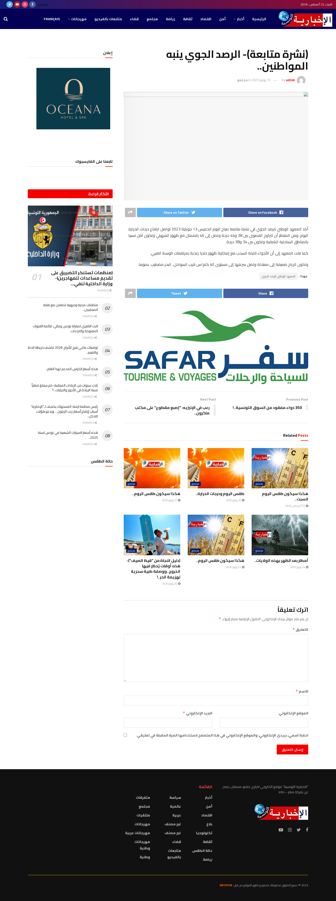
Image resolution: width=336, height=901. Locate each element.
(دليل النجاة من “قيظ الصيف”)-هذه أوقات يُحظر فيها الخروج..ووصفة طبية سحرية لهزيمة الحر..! (153, 569)
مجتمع (152, 19)
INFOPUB (226, 885)
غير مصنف (173, 824)
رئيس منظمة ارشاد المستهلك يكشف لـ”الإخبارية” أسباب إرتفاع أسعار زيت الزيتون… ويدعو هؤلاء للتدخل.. (64, 411)
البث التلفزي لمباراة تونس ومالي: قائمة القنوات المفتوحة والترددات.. (65, 328)
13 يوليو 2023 (261, 80)
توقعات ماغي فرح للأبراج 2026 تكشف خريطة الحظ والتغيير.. (63, 350)
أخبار (240, 19)
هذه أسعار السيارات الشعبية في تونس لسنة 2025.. (68, 435)
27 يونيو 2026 (170, 500)
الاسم (302, 691)
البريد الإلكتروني (197, 713)
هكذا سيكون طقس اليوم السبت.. (285, 496)
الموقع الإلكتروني (293, 713)
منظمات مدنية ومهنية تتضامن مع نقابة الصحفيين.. (70, 307)
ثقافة (187, 19)
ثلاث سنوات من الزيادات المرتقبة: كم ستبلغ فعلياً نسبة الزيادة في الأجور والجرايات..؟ (65, 387)
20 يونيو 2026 (170, 583)
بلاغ (209, 824)
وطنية (145, 857)
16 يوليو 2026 (234, 500)
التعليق (300, 629)
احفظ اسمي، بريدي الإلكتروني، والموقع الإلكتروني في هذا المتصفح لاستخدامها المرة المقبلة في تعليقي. (222, 735)
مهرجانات (79, 19)
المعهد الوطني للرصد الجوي (278, 276)
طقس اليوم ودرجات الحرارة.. (220, 493)
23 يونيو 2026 (234, 567)
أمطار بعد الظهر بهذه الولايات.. (281, 560)
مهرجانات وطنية (142, 845)
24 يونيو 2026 (297, 567)
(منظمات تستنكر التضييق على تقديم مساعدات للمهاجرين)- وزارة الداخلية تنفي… (82, 278)
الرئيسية (259, 19)
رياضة (170, 19)
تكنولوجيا (204, 833)
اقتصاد (205, 19)
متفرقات (143, 797)
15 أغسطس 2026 (295, 505)
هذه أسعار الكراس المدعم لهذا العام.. (72, 369)
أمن (222, 19)
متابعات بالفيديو (108, 19)
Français (52, 19)
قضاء (134, 19)
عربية (176, 815)
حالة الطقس (202, 850)
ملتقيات (143, 815)
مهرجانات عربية (137, 833)
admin (290, 80)
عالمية (175, 806)
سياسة (175, 797)
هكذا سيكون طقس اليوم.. (156, 493)
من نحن (42, 4)
